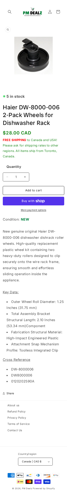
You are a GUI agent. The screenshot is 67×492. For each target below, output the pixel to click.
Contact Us (14, 430)
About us (13, 405)
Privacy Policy (16, 417)
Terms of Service (18, 423)
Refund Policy (16, 411)
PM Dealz (27, 488)
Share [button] (10, 393)
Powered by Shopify (44, 488)
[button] (10, 12)
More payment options (33, 210)
